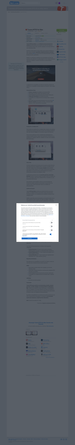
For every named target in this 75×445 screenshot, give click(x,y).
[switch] (51, 222)
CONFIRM (30, 238)
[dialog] (37, 222)
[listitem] (37, 220)
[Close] (56, 205)
